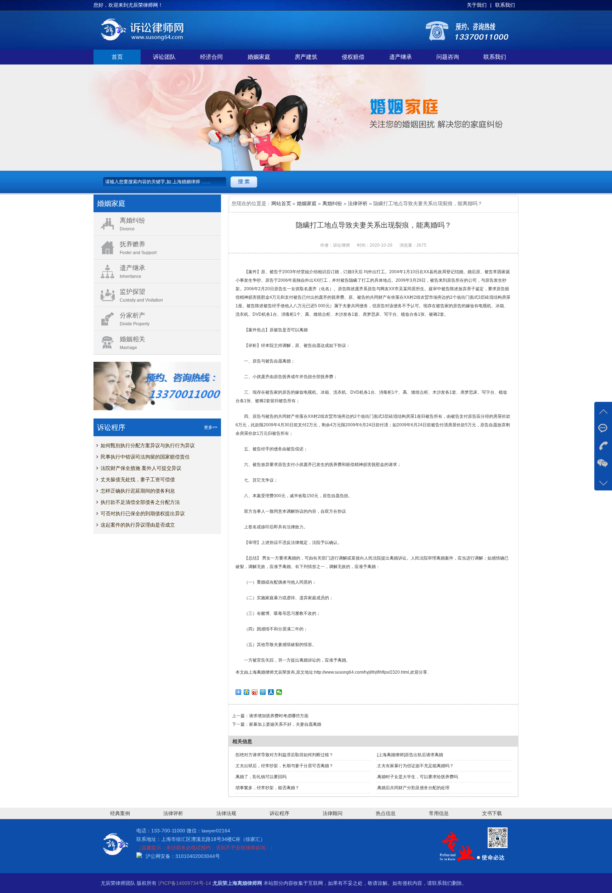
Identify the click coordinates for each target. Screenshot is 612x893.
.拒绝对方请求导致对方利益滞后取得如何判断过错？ (283, 754)
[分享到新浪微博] (255, 692)
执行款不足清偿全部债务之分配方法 (140, 502)
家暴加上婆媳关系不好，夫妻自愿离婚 (285, 724)
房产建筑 (306, 57)
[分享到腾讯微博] (263, 692)
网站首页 (281, 203)
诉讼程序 (279, 813)
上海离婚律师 (261, 672)
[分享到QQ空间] (247, 692)
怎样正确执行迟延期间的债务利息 (138, 491)
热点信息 (386, 813)
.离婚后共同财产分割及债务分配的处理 (412, 787)
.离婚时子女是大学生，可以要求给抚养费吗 (417, 776)
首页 (117, 57)
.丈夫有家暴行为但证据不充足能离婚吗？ (415, 765)
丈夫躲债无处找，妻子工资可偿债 (138, 479)
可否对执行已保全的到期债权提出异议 (143, 513)
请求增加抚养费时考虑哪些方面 (278, 715)
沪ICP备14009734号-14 (184, 883)
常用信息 (439, 813)
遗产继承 (400, 57)
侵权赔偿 (353, 57)
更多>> (210, 427)
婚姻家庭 (259, 57)
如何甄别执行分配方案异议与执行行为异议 (148, 445)
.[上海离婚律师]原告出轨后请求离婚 (409, 754)
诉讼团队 (164, 57)
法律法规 (226, 813)
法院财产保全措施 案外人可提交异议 (141, 468)
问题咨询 (447, 57)
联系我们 (494, 57)
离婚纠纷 (332, 203)
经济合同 (211, 57)
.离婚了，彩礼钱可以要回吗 (260, 776)
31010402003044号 (197, 856)
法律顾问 (332, 813)
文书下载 (492, 813)
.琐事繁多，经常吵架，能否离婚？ (266, 787)
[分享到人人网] (271, 692)
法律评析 (358, 203)
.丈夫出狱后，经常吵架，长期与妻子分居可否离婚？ (283, 765)
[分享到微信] (279, 692)
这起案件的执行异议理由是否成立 (138, 525)
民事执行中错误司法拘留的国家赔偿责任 (145, 457)
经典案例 (120, 813)
